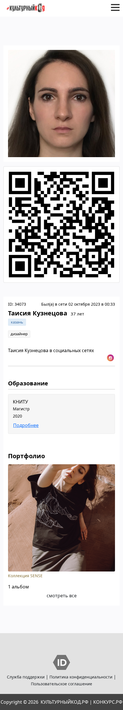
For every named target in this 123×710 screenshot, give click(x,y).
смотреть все (62, 595)
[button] (115, 7)
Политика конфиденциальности (80, 677)
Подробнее (26, 425)
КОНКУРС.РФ (107, 702)
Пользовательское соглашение (61, 683)
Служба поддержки (26, 677)
